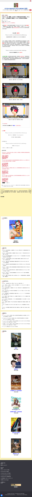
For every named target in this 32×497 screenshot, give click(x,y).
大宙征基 (21, 185)
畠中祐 (7, 186)
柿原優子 (5, 186)
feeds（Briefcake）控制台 (5, 469)
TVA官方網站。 (5, 123)
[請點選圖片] (16, 485)
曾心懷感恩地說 (21, 56)
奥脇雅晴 (24, 185)
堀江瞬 (19, 185)
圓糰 (4, 323)
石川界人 (10, 186)
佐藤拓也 (17, 185)
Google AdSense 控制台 (5, 471)
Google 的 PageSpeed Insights (6, 474)
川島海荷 (27, 185)
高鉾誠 (12, 186)
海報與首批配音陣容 (16, 27)
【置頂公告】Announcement (11, 326)
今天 (2, 130)
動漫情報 (3, 15)
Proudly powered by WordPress (10, 494)
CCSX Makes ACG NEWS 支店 (16, 8)
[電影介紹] (16, 346)
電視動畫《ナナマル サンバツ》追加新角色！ (8, 22)
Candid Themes (24, 494)
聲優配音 (6, 15)
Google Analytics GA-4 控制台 (5, 473)
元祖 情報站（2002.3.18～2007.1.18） (7, 478)
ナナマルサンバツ (13, 185)
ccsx (4, 315)
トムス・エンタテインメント (6, 185)
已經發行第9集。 (18, 125)
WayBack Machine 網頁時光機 (6, 476)
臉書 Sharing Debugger (5, 479)
